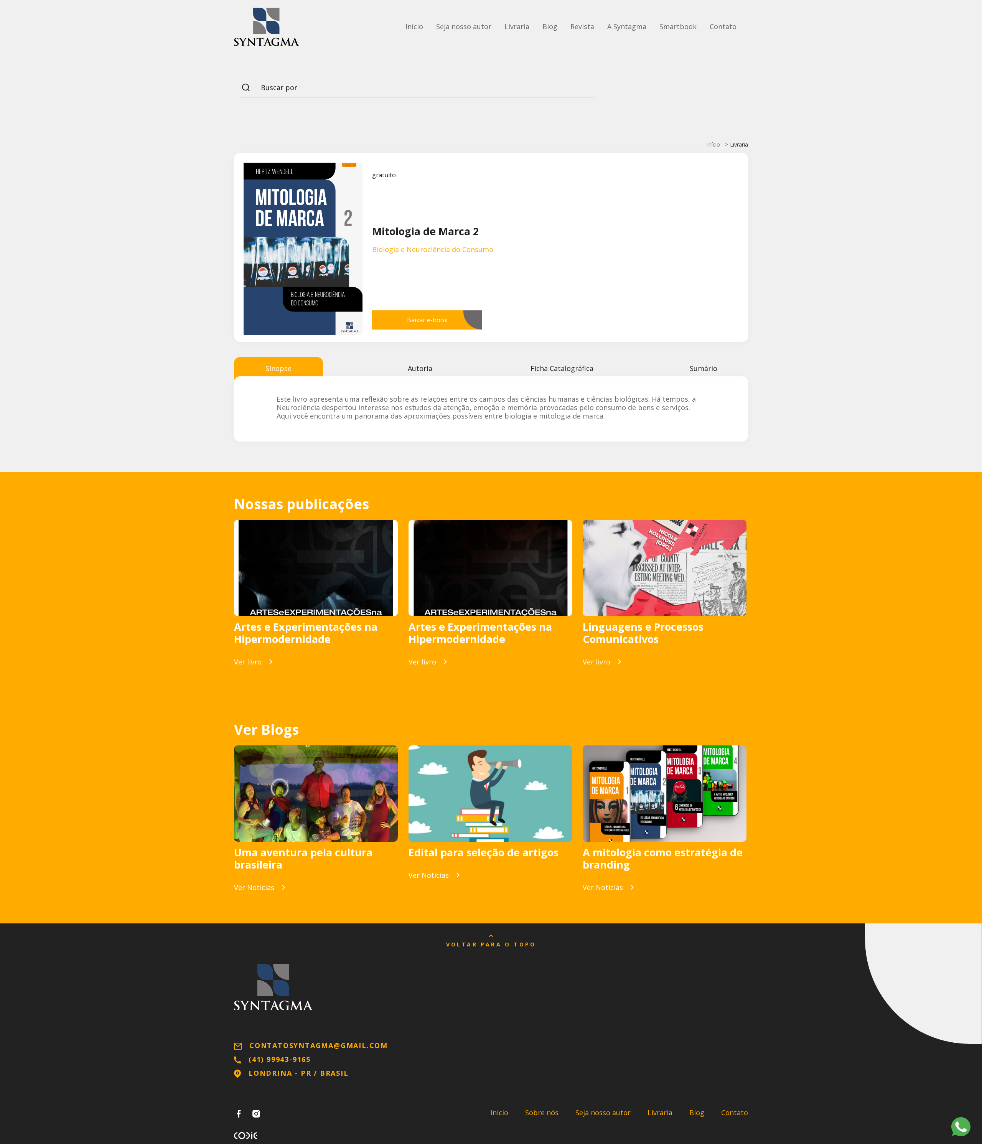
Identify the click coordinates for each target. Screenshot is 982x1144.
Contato (723, 26)
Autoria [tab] (420, 368)
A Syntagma (626, 26)
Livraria (516, 26)
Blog (549, 26)
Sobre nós (542, 1112)
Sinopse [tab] (278, 368)
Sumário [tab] (703, 368)
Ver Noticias (254, 887)
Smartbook (678, 26)
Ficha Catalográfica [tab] (562, 368)
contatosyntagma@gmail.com (318, 1045)
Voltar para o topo (491, 944)
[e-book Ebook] (316, 568)
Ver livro (248, 661)
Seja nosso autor (463, 26)
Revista (582, 26)
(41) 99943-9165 (280, 1059)
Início (414, 26)
